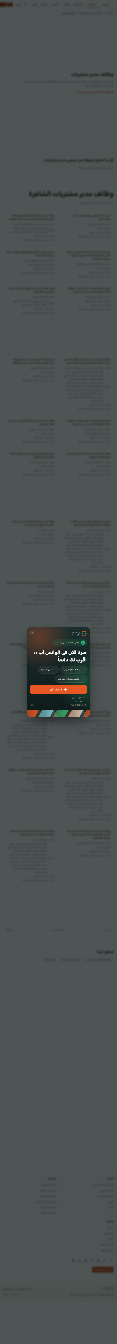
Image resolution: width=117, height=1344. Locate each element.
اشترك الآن (56, 689)
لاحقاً (33, 705)
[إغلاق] (32, 632)
